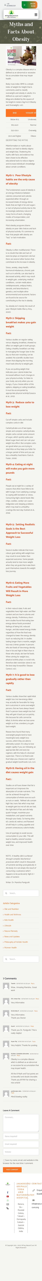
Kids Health (9, 920)
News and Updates (12, 936)
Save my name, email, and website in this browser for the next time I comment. (20, 1162)
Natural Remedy (11, 931)
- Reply (32, 983)
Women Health (10, 947)
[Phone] (8, 1208)
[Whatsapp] (8, 1200)
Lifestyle (7, 925)
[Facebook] (8, 1192)
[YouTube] (8, 1196)
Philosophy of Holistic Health (16, 942)
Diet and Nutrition (11, 909)
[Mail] (8, 1204)
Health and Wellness (12, 914)
